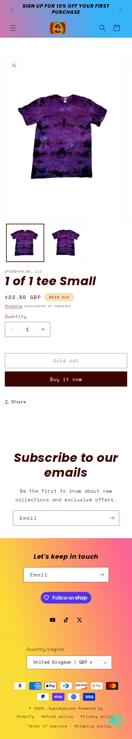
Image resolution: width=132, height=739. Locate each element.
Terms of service (47, 726)
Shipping (13, 306)
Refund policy (57, 716)
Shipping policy (93, 726)
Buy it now (66, 379)
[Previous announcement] (12, 9)
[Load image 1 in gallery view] (25, 243)
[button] (13, 28)
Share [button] (19, 401)
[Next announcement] (120, 9)
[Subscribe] (112, 518)
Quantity (15, 316)
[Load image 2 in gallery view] (66, 243)
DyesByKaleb (63, 708)
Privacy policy (98, 716)
